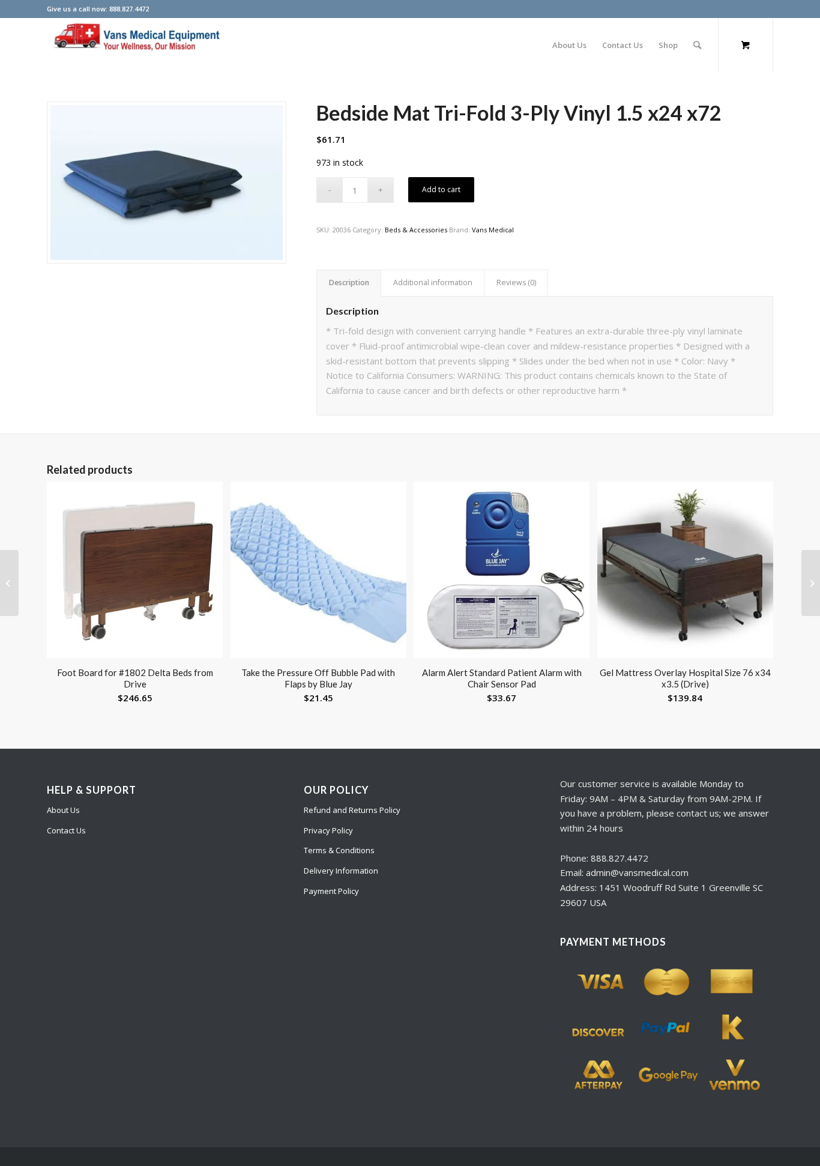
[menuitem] (569, 45)
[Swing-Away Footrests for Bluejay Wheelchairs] (810, 583)
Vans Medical (493, 229)
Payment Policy (331, 891)
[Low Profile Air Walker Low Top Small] (9, 583)
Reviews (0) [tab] (516, 282)
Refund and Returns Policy (352, 810)
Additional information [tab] (432, 282)
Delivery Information (341, 870)
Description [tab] (349, 282)
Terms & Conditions (339, 850)
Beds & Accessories (416, 229)
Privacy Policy (328, 830)
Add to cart (441, 189)
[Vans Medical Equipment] (137, 45)
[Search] (697, 45)
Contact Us (66, 830)
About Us (63, 810)
